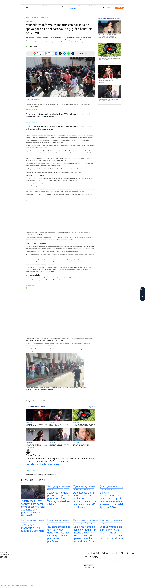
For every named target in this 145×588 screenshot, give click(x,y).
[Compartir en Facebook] (56, 53)
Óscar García (33, 46)
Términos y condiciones (18, 585)
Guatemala (34, 17)
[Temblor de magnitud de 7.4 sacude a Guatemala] (33, 521)
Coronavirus (40, 474)
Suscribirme (88, 565)
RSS (32, 585)
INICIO (27, 17)
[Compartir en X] (60, 53)
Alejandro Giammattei (31, 474)
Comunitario (44, 17)
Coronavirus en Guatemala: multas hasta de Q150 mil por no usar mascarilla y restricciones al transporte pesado (59, 115)
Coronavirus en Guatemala (50, 474)
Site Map (27, 585)
